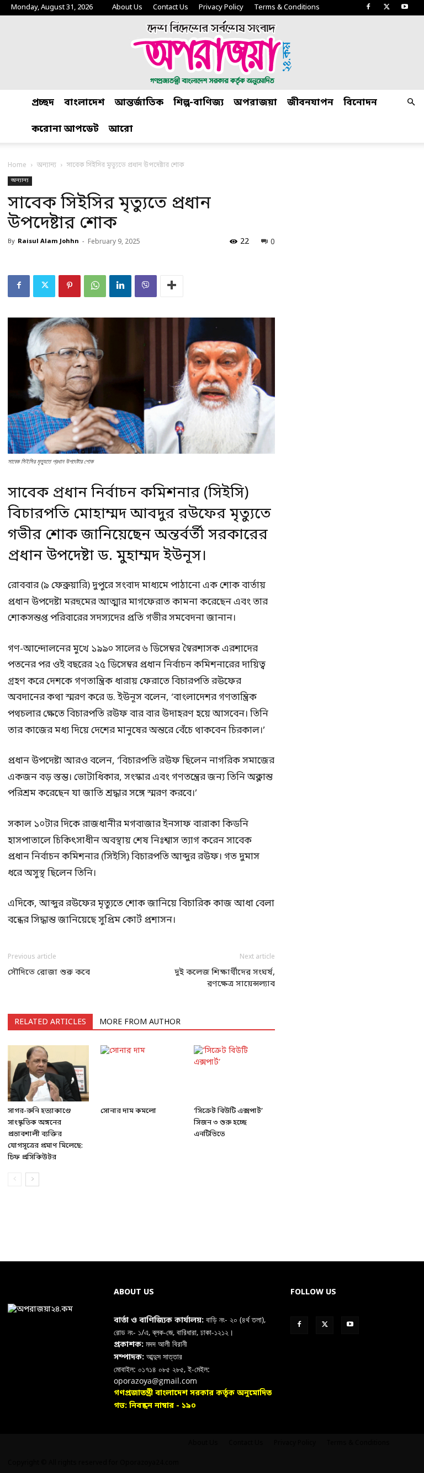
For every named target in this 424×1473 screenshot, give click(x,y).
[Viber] (146, 286)
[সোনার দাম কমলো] (141, 1073)
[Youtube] (404, 7)
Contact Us (170, 7)
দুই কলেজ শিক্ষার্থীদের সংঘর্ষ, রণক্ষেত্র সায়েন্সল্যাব (224, 978)
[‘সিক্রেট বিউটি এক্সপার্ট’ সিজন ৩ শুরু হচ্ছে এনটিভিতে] (234, 1073)
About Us (127, 7)
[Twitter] (386, 7)
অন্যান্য (46, 165)
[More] (171, 286)
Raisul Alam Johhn (48, 241)
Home (17, 165)
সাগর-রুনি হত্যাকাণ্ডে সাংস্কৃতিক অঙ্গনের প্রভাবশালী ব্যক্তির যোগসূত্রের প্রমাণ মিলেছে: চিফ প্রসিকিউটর (45, 1134)
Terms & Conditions (287, 7)
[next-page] (32, 1179)
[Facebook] (368, 7)
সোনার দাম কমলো (128, 1111)
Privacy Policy (221, 7)
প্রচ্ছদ (42, 102)
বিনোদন (360, 102)
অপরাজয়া (255, 102)
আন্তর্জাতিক (139, 102)
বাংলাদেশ (84, 102)
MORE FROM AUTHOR (140, 1022)
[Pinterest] (70, 286)
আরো (121, 129)
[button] (411, 103)
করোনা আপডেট (65, 129)
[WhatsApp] (95, 286)
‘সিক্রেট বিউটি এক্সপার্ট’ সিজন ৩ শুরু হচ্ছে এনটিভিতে (228, 1122)
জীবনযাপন (310, 102)
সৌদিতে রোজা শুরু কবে (49, 972)
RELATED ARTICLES (50, 1022)
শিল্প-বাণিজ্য (198, 102)
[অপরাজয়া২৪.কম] (212, 52)
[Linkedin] (120, 286)
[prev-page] (15, 1179)
